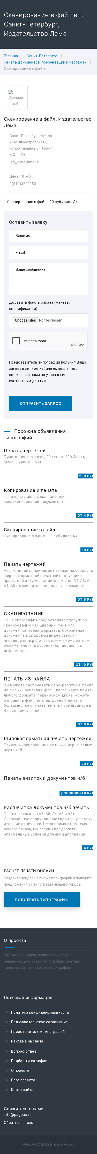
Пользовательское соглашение (39, 1022)
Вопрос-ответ (23, 1051)
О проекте (20, 1070)
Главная (11, 56)
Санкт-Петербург (42, 56)
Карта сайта (22, 1090)
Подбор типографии (29, 1061)
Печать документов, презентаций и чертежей (45, 62)
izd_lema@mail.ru (25, 162)
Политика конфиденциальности (40, 1012)
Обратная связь (18, 1123)
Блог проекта (23, 1080)
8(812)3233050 (23, 184)
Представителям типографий (38, 1032)
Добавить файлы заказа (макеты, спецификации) (39, 305)
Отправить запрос (40, 403)
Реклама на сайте (27, 1041)
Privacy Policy (62, 1144)
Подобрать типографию (42, 900)
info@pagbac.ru (18, 1115)
